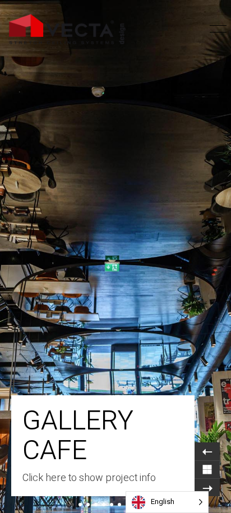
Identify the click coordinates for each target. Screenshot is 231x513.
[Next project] (207, 487)
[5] (104, 505)
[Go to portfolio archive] (207, 469)
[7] (119, 505)
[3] (88, 505)
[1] (72, 505)
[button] (198, 29)
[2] (80, 505)
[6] (111, 505)
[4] (96, 505)
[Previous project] (207, 451)
